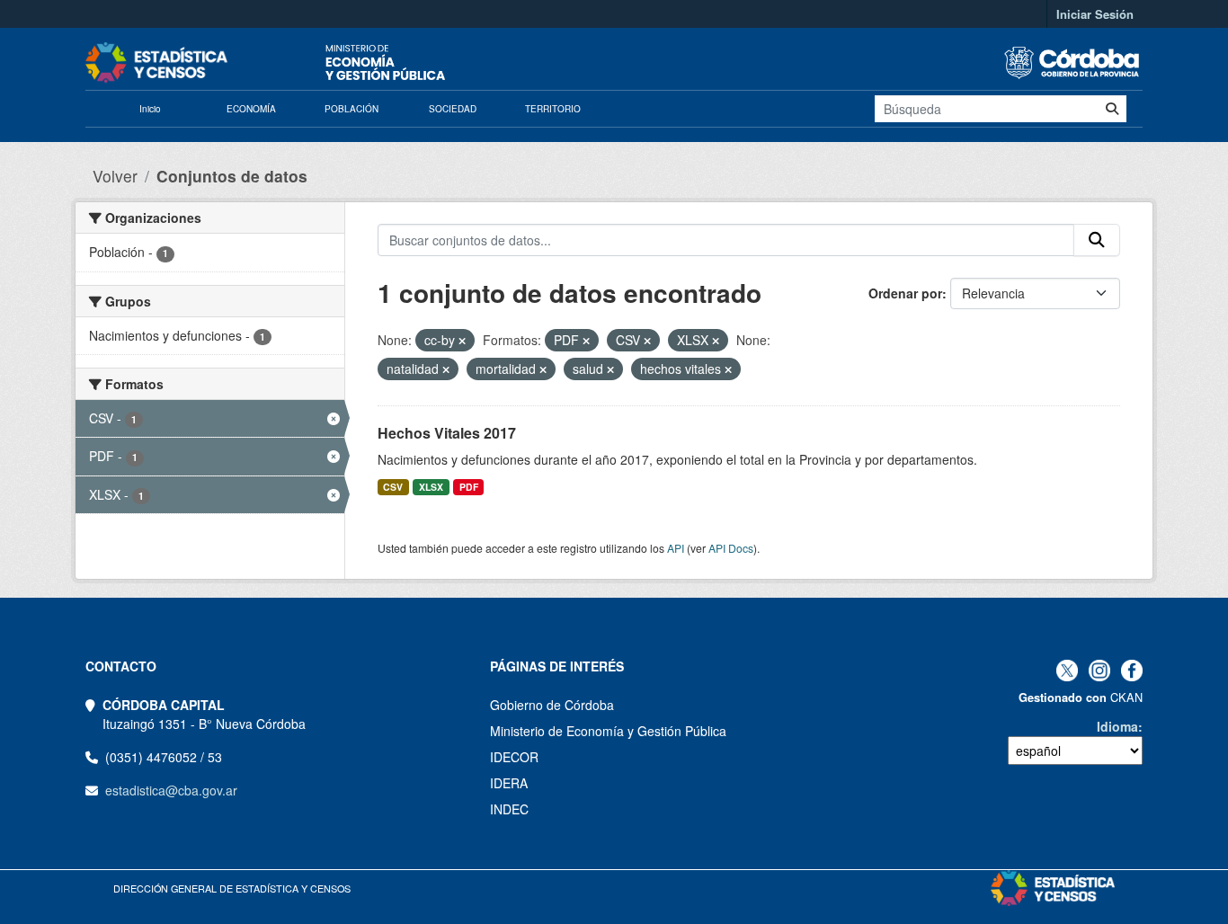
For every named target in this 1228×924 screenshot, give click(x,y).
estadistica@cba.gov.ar (171, 790)
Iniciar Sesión (1095, 13)
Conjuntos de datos (231, 175)
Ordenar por (905, 293)
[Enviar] (1112, 108)
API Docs (730, 547)
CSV (393, 486)
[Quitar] (462, 340)
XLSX (431, 486)
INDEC (509, 809)
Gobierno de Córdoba (552, 705)
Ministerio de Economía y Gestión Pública (608, 731)
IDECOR (514, 757)
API (675, 547)
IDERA (509, 783)
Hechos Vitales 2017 (447, 432)
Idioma (1117, 726)
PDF (468, 486)
